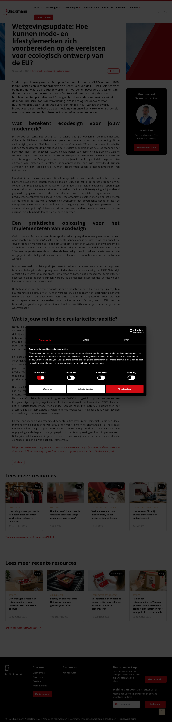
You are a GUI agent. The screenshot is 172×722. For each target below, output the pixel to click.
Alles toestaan (124, 389)
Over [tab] (126, 340)
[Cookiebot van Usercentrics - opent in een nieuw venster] (132, 331)
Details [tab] (86, 340)
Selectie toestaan (86, 389)
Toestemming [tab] (45, 340)
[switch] (71, 378)
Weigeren (47, 389)
